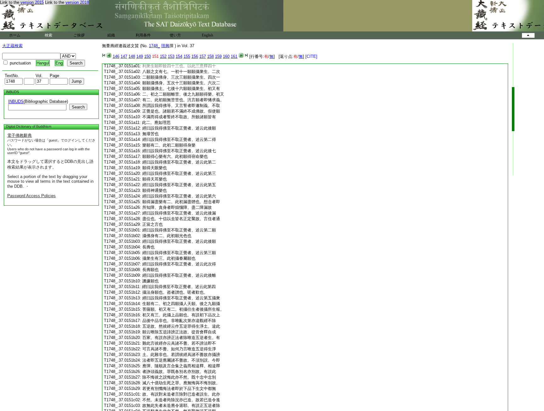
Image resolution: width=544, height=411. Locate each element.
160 (226, 56)
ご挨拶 (79, 35)
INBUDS (16, 101)
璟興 (165, 45)
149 (139, 56)
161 (234, 56)
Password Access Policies (31, 195)
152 (163, 56)
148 (131, 56)
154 (179, 56)
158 (210, 56)
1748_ (154, 45)
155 (187, 56)
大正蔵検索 (12, 45)
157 (202, 56)
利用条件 (143, 35)
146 (116, 56)
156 (194, 56)
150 (147, 56)
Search (78, 107)
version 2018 (77, 2)
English (207, 35)
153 (171, 56)
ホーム (14, 35)
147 (124, 56)
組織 (111, 35)
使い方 (175, 35)
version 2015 (32, 2)
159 (218, 56)
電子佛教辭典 (19, 135)
